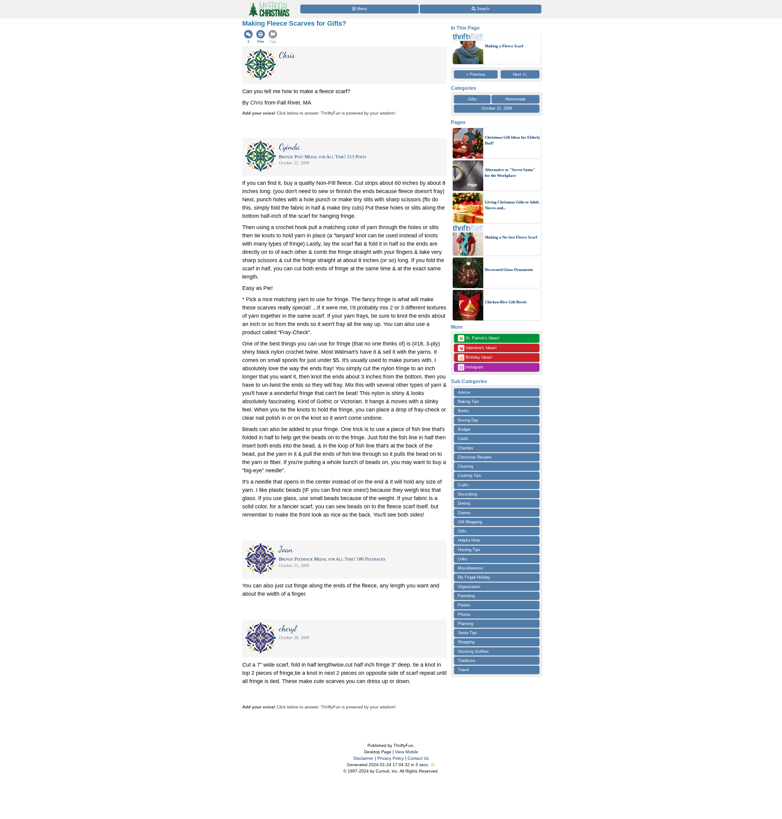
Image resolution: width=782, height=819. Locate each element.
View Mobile (406, 751)
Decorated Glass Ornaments (509, 269)
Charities (465, 448)
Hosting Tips (469, 549)
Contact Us (418, 758)
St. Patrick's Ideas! (479, 338)
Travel (463, 669)
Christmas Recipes (474, 457)
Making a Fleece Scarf (504, 46)
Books (463, 410)
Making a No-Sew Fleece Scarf (511, 237)
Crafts (463, 485)
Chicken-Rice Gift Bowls (506, 302)
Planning (465, 623)
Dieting (464, 503)
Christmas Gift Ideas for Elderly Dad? (512, 140)
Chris (256, 103)
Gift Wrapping (470, 522)
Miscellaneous (470, 568)
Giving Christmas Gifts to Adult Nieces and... (512, 205)
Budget (464, 429)
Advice (464, 392)
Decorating (467, 494)
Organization (469, 586)
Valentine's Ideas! (478, 348)
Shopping (466, 642)
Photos (464, 614)
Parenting (466, 596)
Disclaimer (363, 758)
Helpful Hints (469, 540)
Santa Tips (467, 633)
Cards (463, 438)
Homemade (515, 99)
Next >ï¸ (520, 74)
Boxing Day (468, 420)
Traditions (466, 660)
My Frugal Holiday (474, 577)
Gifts (472, 99)
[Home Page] (268, 3)
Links (462, 559)
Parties (464, 605)
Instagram (473, 367)
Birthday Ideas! (475, 357)
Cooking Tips (469, 475)
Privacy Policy (390, 758)
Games (464, 512)
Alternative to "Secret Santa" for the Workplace (510, 172)
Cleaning (465, 466)
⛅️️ (433, 764)
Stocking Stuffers (473, 651)
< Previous (475, 74)
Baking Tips (468, 401)
